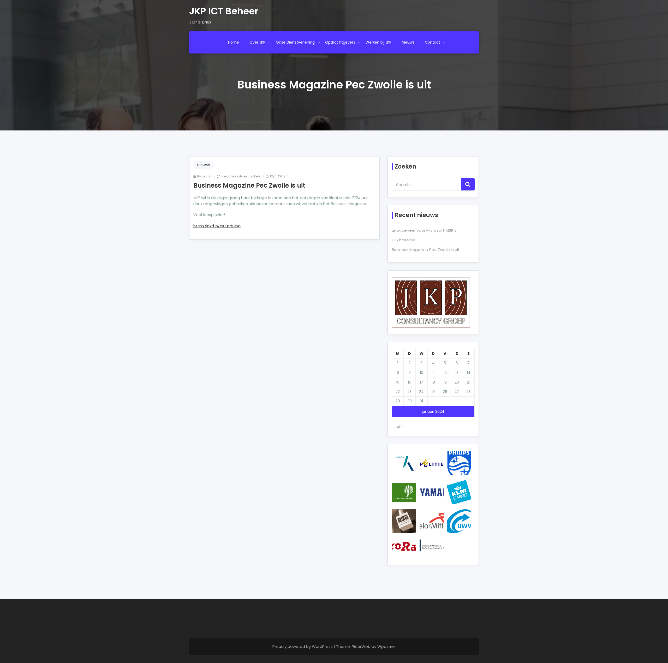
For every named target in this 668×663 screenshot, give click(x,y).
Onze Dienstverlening (295, 42)
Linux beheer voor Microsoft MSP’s (424, 230)
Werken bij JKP (378, 42)
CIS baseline (403, 240)
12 (445, 372)
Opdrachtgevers (340, 42)
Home (233, 42)
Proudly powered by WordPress (303, 646)
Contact (432, 42)
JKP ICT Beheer (223, 11)
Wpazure (386, 646)
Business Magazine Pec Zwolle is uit (249, 185)
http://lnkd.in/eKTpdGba (217, 226)
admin (207, 176)
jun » (400, 426)
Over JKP (257, 42)
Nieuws (408, 42)
